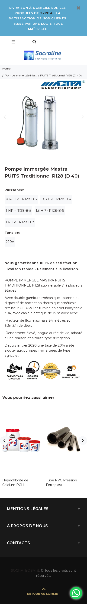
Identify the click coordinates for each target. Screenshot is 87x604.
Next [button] (82, 116)
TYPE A (47, 13)
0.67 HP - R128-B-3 (21, 199)
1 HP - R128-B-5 (18, 210)
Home (6, 68)
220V (10, 242)
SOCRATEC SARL (26, 570)
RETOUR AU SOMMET (43, 593)
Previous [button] (4, 116)
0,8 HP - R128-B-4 (56, 199)
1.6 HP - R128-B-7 (20, 222)
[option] (43, 116)
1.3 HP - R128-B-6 (50, 210)
